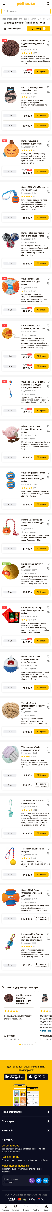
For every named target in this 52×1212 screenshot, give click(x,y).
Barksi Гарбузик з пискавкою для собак (31, 142)
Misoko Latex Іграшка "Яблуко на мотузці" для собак (32, 523)
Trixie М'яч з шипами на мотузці (32, 850)
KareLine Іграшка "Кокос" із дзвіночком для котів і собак (33, 44)
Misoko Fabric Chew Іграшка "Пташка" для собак (31, 429)
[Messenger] (39, 1180)
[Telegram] (46, 1180)
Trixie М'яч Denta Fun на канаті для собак (32, 802)
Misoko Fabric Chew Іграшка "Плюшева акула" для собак (30, 659)
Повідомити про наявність (41, 785)
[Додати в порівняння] (48, 45)
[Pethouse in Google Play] (14, 1077)
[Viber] (32, 1180)
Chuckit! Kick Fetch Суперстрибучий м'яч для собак (31, 893)
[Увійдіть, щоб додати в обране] (48, 41)
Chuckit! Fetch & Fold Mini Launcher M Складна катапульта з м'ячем (33, 385)
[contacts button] (48, 4)
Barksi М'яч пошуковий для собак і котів (32, 88)
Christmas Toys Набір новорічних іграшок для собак (32, 610)
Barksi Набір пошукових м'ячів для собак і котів (32, 234)
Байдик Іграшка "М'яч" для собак (32, 565)
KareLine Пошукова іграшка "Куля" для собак (33, 327)
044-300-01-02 (10, 1157)
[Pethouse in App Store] (37, 1077)
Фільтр (40, 29)
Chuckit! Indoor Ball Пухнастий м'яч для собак (30, 282)
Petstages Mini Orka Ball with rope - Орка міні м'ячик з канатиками (32, 937)
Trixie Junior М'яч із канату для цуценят (30, 748)
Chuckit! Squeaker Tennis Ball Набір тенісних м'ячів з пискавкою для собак (33, 477)
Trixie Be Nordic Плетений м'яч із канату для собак (32, 706)
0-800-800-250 (10, 1145)
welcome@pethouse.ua (15, 1165)
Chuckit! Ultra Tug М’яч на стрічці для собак (33, 188)
